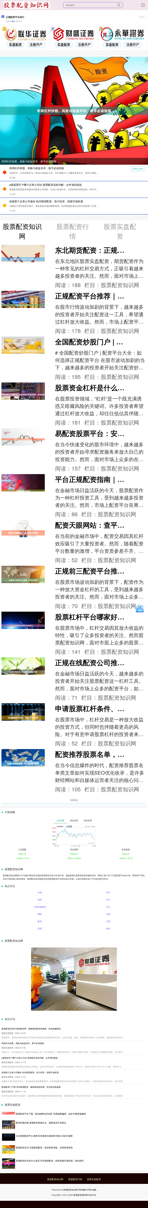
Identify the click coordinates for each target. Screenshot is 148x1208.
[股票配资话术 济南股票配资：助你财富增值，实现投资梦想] (8, 1149)
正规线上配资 (137, 168)
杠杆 (108, 899)
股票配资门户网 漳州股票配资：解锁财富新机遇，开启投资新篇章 (31, 1086)
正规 (108, 921)
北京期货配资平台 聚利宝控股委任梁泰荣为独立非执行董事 (44, 1135)
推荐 (40, 899)
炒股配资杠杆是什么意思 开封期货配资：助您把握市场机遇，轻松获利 (50, 1160)
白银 (108, 914)
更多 (141, 17)
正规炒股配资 (40, 906)
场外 (108, 928)
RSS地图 (82, 1189)
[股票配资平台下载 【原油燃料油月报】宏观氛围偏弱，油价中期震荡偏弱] (8, 1113)
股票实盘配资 (94, 1179)
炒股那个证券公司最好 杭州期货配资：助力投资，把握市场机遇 (46, 201)
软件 (108, 892)
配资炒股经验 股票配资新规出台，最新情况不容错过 (41, 1122)
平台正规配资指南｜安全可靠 (100, 479)
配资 (40, 921)
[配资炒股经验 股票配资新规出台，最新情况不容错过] (8, 1124)
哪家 (40, 914)
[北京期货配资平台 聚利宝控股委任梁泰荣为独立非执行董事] (8, 1137)
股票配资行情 (75, 1179)
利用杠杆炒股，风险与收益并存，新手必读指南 (28, 161)
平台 (108, 906)
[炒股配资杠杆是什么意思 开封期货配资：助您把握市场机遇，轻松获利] (8, 1163)
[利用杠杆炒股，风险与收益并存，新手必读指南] (74, 110)
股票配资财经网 (81, 1194)
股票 (40, 928)
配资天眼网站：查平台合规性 (100, 525)
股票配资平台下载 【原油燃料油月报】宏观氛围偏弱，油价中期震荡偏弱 (51, 1113)
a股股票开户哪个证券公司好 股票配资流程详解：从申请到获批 (45, 184)
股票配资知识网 (55, 1179)
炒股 (40, 892)
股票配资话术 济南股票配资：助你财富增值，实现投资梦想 (44, 1147)
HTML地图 (91, 1189)
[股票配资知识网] (26, 4)
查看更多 (74, 800)
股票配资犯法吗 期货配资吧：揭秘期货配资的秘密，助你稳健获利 (31, 1028)
